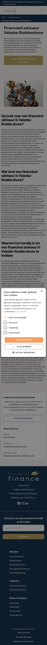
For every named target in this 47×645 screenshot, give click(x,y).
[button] (23, 352)
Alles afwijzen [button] (24, 346)
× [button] (42, 291)
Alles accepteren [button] (24, 340)
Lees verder (21, 311)
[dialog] (23, 322)
